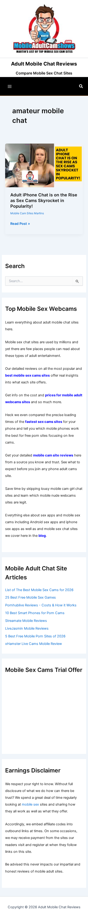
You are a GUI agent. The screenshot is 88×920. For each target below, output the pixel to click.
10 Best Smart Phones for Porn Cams (35, 613)
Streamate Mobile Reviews (26, 621)
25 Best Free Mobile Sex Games (30, 597)
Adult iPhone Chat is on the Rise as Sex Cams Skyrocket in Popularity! (43, 200)
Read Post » (20, 223)
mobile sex (30, 804)
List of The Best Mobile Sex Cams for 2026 (39, 590)
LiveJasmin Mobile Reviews (27, 628)
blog (42, 536)
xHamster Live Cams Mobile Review (33, 644)
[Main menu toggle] (10, 86)
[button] (81, 86)
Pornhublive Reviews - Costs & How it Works (41, 605)
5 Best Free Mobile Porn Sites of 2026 (35, 636)
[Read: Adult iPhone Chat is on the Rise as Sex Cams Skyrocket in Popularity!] (44, 165)
